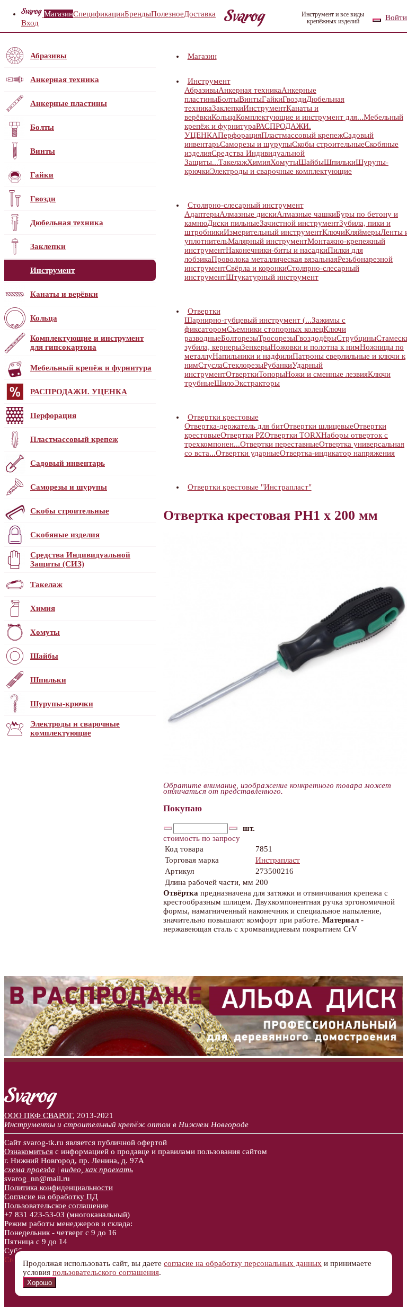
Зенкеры (255, 347)
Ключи (333, 232)
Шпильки (48, 680)
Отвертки (204, 311)
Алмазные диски (248, 214)
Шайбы (44, 656)
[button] (232, 81)
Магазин (58, 14)
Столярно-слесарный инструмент (246, 205)
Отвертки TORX (292, 435)
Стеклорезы (243, 365)
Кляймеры (363, 232)
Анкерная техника (64, 79)
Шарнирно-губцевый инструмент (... (248, 320)
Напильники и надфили (253, 356)
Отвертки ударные (248, 453)
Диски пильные (233, 223)
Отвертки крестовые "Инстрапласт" (250, 487)
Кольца (43, 318)
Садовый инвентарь (67, 463)
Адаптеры (201, 214)
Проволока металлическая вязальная (274, 259)
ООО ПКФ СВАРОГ (38, 1115)
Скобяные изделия (65, 534)
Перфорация (53, 415)
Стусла (210, 365)
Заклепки (48, 246)
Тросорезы (276, 338)
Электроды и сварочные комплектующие (75, 728)
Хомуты (45, 632)
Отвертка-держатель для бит (234, 426)
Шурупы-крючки (61, 703)
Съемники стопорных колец (275, 329)
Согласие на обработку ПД (51, 1196)
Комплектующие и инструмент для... (300, 117)
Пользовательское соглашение (56, 1205)
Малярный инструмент (267, 241)
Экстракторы (257, 383)
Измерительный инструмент (273, 232)
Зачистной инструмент (299, 223)
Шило (224, 383)
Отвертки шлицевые (318, 426)
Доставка (200, 14)
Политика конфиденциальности (58, 1187)
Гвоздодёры (316, 338)
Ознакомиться (28, 1151)
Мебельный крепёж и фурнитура (91, 368)
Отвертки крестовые (223, 417)
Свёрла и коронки (256, 268)
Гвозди (43, 198)
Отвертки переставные (279, 444)
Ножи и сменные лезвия (326, 374)
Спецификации (99, 14)
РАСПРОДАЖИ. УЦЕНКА (78, 391)
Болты (42, 127)
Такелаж (46, 584)
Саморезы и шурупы (68, 487)
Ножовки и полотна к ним (315, 347)
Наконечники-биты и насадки (277, 250)
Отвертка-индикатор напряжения (337, 453)
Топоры (272, 374)
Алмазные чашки (306, 214)
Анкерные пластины (68, 103)
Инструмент (52, 270)
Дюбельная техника (66, 222)
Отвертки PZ (242, 435)
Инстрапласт (277, 860)
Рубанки (277, 365)
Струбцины (356, 338)
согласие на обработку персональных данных (243, 1263)
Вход (30, 23)
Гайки (42, 175)
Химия (42, 608)
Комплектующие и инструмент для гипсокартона (87, 342)
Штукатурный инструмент (272, 277)
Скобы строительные (69, 511)
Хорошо (39, 1283)
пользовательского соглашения (105, 1272)
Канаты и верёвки (64, 294)
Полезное (167, 14)
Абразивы (48, 55)
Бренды (138, 14)
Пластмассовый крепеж (74, 439)
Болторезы (239, 338)
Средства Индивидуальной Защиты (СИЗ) (80, 559)
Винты (42, 151)
